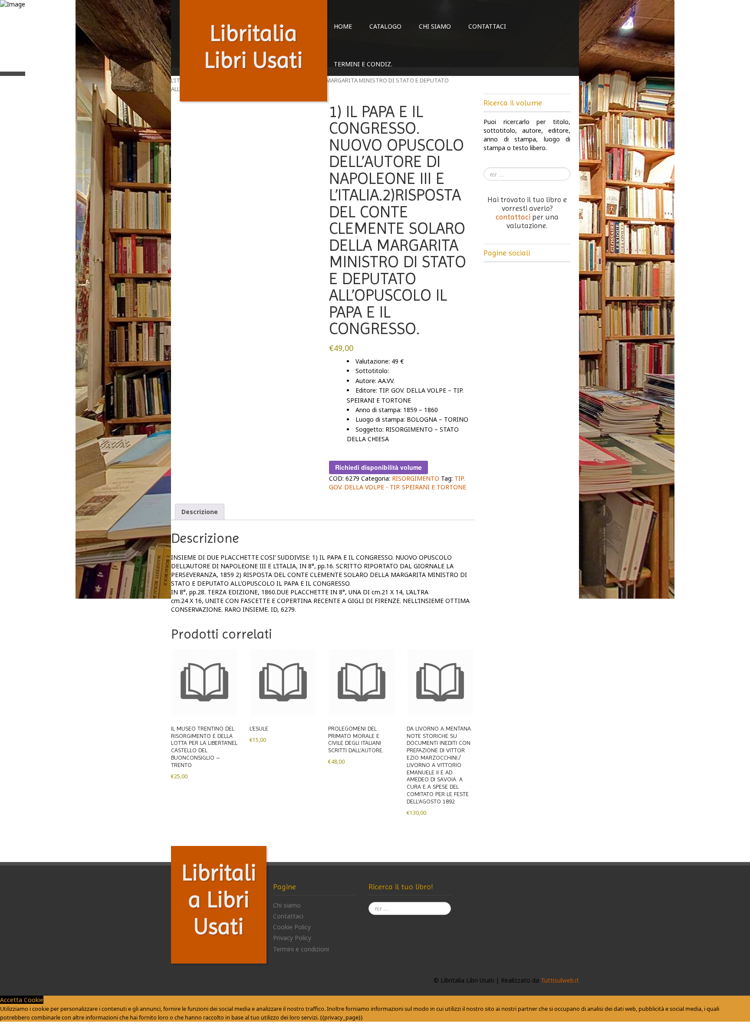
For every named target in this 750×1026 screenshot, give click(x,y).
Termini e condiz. (363, 64)
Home (343, 26)
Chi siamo (435, 26)
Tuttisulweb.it (560, 980)
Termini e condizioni (301, 949)
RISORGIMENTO (415, 478)
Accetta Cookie (21, 1000)
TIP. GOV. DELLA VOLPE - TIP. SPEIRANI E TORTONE (397, 482)
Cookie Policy (292, 927)
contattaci (513, 217)
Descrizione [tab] (199, 512)
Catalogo (385, 26)
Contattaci (487, 26)
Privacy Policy (292, 938)
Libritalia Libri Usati (219, 899)
